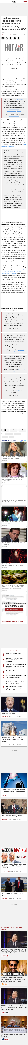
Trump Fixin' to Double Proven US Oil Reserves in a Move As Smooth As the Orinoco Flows (16, 666)
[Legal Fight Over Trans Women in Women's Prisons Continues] (14, 780)
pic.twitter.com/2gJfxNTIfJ (14, 111)
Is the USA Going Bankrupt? (13, 653)
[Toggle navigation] (2, 1)
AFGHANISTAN (9, 434)
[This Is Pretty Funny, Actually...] (14, 806)
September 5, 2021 (14, 116)
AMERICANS (18, 434)
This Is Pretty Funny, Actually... (13, 816)
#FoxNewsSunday (14, 109)
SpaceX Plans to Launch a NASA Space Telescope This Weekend (12, 739)
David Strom (5, 819)
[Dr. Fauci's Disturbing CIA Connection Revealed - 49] (14, 1024)
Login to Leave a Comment (14, 610)
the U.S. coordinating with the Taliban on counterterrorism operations (13, 271)
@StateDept (17, 390)
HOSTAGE (4, 437)
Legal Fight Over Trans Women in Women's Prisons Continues (13, 790)
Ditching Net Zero (8, 713)
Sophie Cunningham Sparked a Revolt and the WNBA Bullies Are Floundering (15, 660)
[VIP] (25, 1)
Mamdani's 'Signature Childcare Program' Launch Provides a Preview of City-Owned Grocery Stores (13, 979)
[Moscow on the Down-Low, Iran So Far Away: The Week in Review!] (14, 855)
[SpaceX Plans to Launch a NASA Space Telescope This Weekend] (14, 728)
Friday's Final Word (11, 671)
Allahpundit (6, 35)
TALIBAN (11, 437)
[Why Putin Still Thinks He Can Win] (14, 884)
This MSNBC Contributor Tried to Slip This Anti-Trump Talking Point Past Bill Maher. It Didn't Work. (14, 951)
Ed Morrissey (5, 871)
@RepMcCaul (20, 99)
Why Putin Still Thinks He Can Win (13, 894)
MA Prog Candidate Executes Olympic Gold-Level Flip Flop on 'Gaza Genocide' (14, 688)
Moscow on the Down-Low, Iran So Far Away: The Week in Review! (14, 866)
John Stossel (5, 717)
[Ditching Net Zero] (14, 704)
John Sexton (5, 745)
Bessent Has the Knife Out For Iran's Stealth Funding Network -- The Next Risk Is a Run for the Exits (15, 681)
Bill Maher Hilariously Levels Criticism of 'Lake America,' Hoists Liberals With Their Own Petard (14, 1007)
